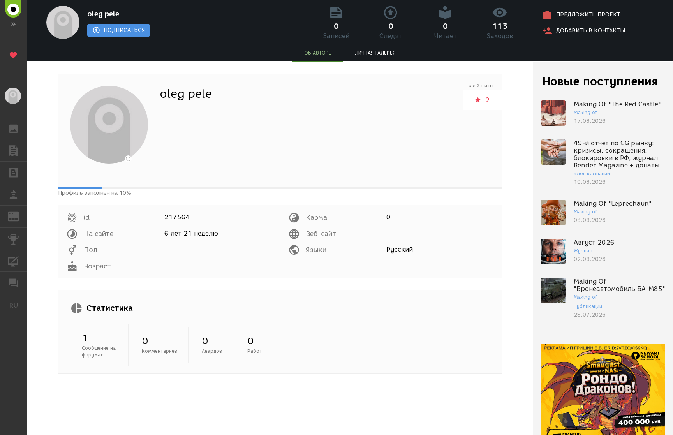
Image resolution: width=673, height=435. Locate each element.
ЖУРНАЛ (18, 216)
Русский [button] (18, 305)
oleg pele (103, 14)
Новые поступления (600, 81)
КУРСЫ (13, 261)
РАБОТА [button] (13, 194)
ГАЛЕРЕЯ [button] (13, 128)
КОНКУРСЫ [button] (13, 239)
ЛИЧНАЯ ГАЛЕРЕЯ (375, 53)
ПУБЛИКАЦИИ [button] (13, 150)
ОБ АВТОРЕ (317, 53)
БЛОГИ (13, 172)
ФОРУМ (13, 283)
